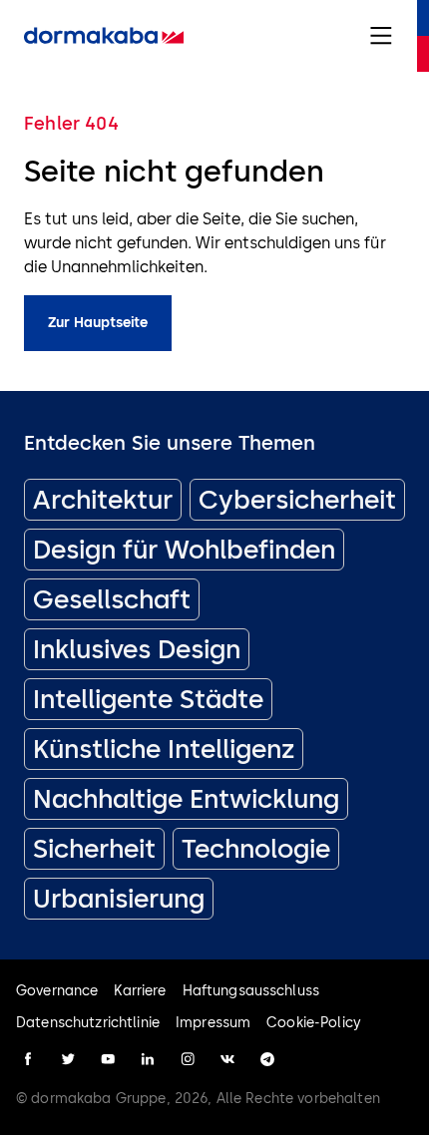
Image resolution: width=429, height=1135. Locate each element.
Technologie (256, 849)
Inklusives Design (136, 649)
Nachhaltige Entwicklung (186, 799)
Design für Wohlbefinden (184, 550)
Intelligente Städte (148, 699)
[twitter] (68, 1059)
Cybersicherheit (297, 500)
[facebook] (28, 1059)
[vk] (227, 1059)
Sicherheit (94, 849)
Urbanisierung (119, 899)
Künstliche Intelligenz (163, 749)
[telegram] (267, 1059)
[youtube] (108, 1059)
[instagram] (188, 1059)
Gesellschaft (112, 599)
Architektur (103, 500)
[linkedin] (148, 1059)
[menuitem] (104, 36)
